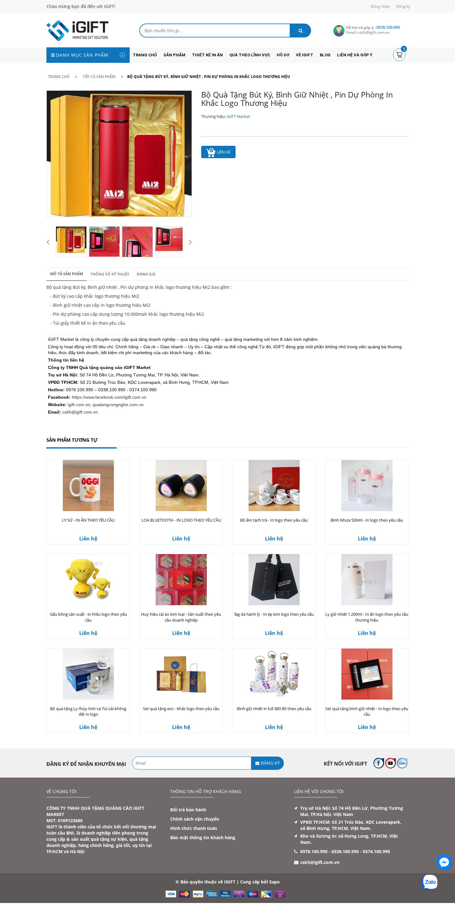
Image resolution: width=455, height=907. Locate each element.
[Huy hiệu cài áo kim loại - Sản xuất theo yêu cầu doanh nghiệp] (181, 579)
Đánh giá (146, 274)
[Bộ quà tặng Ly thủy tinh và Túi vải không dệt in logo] (88, 674)
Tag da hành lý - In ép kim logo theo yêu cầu (274, 614)
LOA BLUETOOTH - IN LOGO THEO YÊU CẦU (181, 520)
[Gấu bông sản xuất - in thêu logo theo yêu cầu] (88, 579)
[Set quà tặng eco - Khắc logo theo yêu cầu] (181, 674)
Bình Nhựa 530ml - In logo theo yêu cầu (367, 520)
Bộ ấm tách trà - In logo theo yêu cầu (274, 520)
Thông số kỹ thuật (109, 274)
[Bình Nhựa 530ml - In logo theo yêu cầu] (366, 485)
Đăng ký (403, 6)
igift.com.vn (79, 404)
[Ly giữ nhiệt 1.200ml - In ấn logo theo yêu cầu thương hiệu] (366, 579)
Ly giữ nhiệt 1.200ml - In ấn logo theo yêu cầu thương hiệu (366, 617)
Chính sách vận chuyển (194, 819)
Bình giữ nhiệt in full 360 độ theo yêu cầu (274, 708)
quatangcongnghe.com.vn (118, 404)
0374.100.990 (376, 851)
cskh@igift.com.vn (80, 412)
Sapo (274, 882)
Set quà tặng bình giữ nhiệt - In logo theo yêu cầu (366, 711)
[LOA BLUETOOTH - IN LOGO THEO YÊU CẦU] (181, 485)
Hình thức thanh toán (193, 828)
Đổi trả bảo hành (188, 810)
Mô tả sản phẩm (66, 273)
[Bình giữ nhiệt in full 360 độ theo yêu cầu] (273, 674)
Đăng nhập (380, 6)
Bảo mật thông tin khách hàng (202, 837)
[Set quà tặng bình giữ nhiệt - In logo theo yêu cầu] (366, 674)
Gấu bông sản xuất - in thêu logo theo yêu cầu (88, 617)
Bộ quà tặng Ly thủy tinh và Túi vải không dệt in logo (88, 711)
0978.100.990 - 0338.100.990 (329, 851)
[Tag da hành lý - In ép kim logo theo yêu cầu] (273, 579)
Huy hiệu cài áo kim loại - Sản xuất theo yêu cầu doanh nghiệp (181, 617)
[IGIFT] (77, 30)
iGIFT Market (238, 116)
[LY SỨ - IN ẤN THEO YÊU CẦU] (88, 485)
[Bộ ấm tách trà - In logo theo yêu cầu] (273, 485)
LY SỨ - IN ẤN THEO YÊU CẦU (88, 520)
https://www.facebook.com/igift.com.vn (109, 397)
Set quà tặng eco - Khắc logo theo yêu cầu (181, 708)
